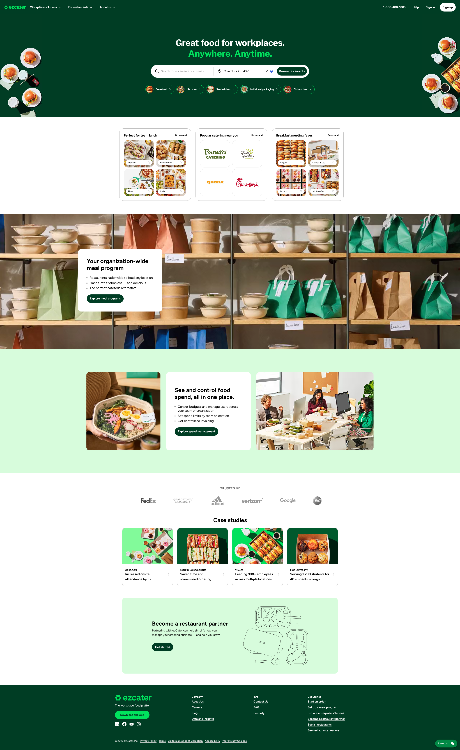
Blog (195, 713)
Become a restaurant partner (326, 719)
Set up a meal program (322, 707)
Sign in (430, 7)
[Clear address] (266, 71)
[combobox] (184, 71)
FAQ (256, 707)
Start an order (317, 701)
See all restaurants (320, 724)
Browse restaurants (292, 71)
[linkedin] (117, 724)
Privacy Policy (148, 740)
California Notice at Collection (185, 740)
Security (259, 713)
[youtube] (131, 724)
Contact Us (261, 701)
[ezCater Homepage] (15, 7)
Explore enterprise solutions (326, 713)
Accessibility (212, 740)
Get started (162, 647)
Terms (162, 740)
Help (416, 7)
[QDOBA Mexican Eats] (215, 182)
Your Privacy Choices (234, 740)
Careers (197, 707)
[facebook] (124, 724)
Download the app (132, 715)
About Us (198, 701)
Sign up (448, 7)
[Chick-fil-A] (247, 182)
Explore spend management (196, 431)
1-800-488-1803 (394, 7)
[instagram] (139, 724)
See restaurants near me (323, 730)
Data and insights (203, 719)
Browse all (181, 135)
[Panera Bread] (215, 153)
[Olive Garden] (247, 153)
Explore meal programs (105, 298)
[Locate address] (271, 71)
